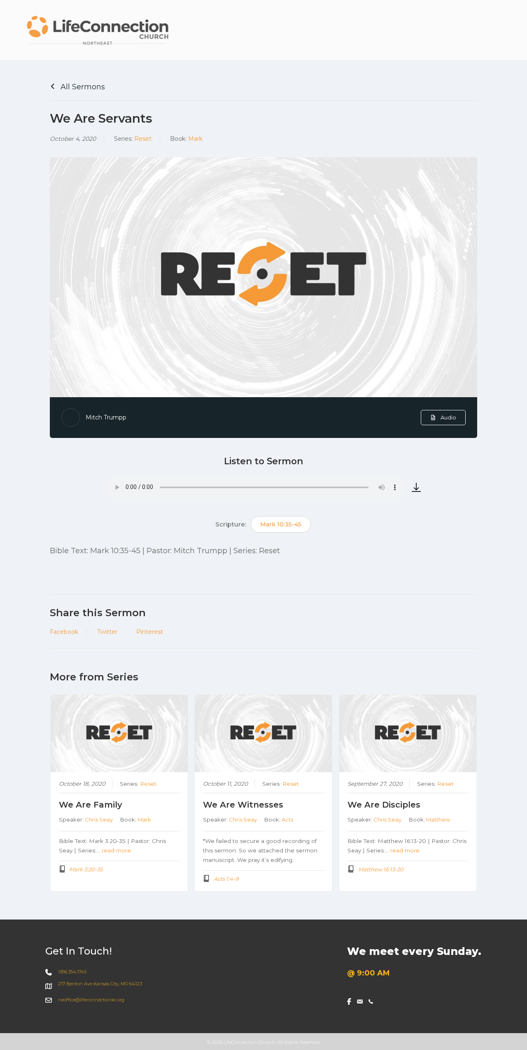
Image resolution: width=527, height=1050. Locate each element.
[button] (395, 31)
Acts (287, 819)
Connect (422, 31)
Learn (463, 31)
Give (497, 31)
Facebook (64, 632)
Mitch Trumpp (106, 417)
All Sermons (81, 86)
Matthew (438, 819)
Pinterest (149, 632)
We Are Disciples (383, 805)
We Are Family (90, 805)
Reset (143, 138)
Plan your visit (315, 31)
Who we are (370, 31)
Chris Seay (99, 819)
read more (116, 850)
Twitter (107, 632)
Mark (195, 138)
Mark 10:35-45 (280, 524)
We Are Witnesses (243, 805)
